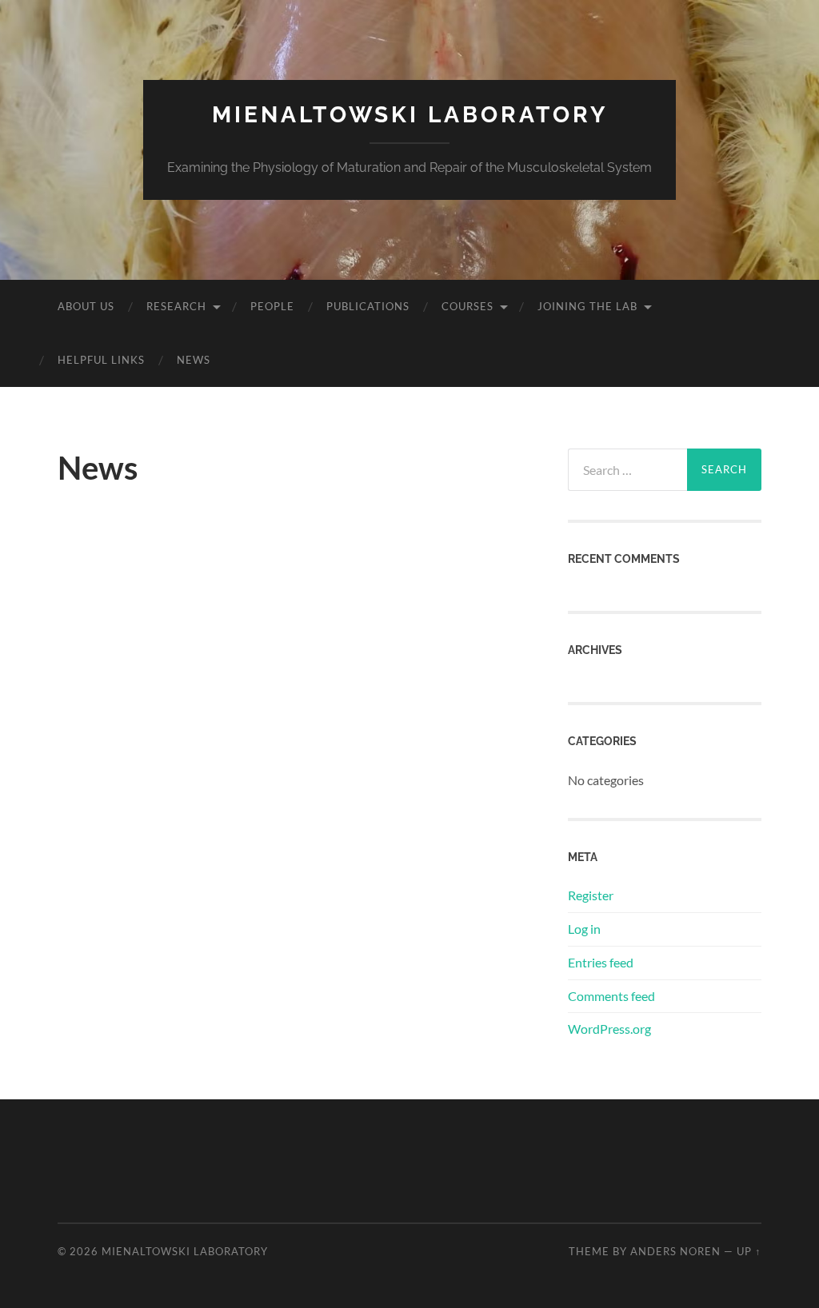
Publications (368, 306)
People (272, 306)
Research (176, 306)
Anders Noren (675, 1251)
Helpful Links (101, 359)
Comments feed (611, 995)
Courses (467, 306)
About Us (86, 306)
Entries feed (600, 962)
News (193, 359)
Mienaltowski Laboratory (410, 115)
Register (590, 895)
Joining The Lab (587, 306)
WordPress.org (609, 1028)
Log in (584, 928)
